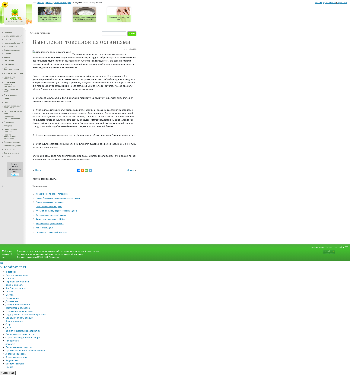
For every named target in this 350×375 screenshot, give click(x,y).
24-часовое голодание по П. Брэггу (52, 219)
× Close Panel (7, 373)
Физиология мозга (11, 153)
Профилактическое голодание (50, 202)
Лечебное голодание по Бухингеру (51, 215)
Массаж (7, 57)
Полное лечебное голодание (49, 206)
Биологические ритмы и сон (13, 112)
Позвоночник (9, 122)
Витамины (8, 32)
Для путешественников (11, 69)
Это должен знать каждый (11, 91)
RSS (346, 247)
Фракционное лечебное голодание (52, 194)
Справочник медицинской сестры (12, 118)
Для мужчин (9, 64)
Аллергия (8, 126)
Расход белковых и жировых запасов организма (58, 198)
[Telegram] (90, 170)
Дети (6, 102)
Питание (7, 54)
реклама (318, 3)
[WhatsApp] (86, 170)
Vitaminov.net (13, 266)
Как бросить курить (12, 50)
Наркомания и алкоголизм (9, 78)
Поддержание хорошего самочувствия (9, 84)
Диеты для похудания (13, 36)
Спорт (6, 99)
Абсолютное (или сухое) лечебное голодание (56, 211)
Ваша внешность (11, 47)
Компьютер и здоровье (13, 73)
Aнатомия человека (12, 142)
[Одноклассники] (82, 170)
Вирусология (9, 149)
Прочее (7, 156)
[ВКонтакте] (78, 170)
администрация (329, 3)
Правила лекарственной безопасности (10, 137)
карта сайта (342, 3)
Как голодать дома (44, 228)
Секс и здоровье (11, 95)
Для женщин (9, 61)
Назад (38, 170)
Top (2, 263)
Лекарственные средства (10, 130)
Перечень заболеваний (13, 43)
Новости (7, 39)
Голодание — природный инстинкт (51, 232)
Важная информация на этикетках (12, 107)
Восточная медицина (12, 146)
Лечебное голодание (40, 33)
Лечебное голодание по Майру (50, 223)
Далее (130, 170)
